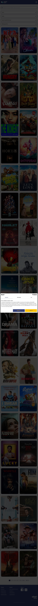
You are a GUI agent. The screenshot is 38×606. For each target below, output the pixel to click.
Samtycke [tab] (6, 297)
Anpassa (18, 310)
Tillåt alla (31, 310)
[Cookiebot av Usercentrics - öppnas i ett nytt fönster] (33, 294)
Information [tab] (19, 297)
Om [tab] (31, 297)
